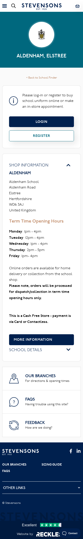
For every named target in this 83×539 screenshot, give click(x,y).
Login (41, 121)
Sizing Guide (52, 464)
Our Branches (14, 464)
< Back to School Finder (41, 77)
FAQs (6, 471)
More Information (33, 339)
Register (41, 135)
